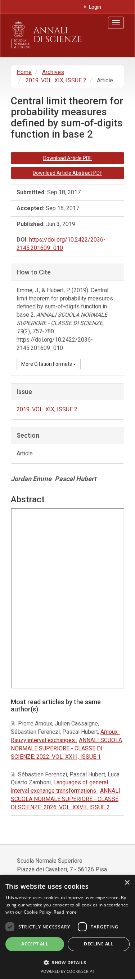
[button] (67, 962)
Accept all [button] (34, 944)
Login (94, 7)
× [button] (127, 882)
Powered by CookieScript (67, 971)
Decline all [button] (98, 944)
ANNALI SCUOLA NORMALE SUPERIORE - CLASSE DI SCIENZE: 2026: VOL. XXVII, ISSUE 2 (65, 799)
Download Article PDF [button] (67, 158)
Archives (53, 72)
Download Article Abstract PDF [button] (67, 173)
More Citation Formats (47, 364)
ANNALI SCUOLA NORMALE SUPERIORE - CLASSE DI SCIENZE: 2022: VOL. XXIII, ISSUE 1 (66, 748)
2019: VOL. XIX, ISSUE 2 (56, 80)
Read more (65, 912)
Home (24, 72)
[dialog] (67, 927)
